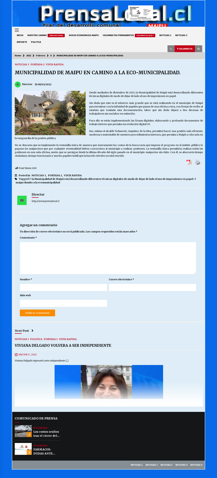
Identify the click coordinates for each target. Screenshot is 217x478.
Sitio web (25, 295)
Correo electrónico (121, 279)
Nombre (26, 279)
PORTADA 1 (50, 339)
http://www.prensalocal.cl (45, 201)
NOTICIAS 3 (22, 64)
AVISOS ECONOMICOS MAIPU (84, 35)
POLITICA (36, 41)
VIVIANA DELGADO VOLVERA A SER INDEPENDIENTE (63, 345)
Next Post (22, 330)
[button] (171, 48)
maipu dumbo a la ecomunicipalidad (38, 182)
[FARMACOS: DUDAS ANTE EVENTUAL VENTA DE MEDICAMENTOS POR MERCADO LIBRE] (23, 449)
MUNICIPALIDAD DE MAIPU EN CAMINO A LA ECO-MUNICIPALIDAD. (98, 73)
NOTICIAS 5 (196, 464)
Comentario (28, 237)
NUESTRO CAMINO (45, 35)
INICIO (20, 35)
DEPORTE (22, 41)
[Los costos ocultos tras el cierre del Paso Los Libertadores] (23, 431)
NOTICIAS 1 (165, 35)
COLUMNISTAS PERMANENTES (128, 35)
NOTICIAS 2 (181, 35)
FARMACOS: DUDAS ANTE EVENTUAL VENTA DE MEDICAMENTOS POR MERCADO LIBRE (46, 452)
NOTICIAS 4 (181, 464)
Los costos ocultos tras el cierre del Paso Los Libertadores (46, 434)
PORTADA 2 (37, 64)
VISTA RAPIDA (55, 64)
